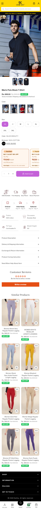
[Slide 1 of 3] (14, 81)
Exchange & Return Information (13, 251)
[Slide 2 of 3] (20, 81)
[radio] (5, 109)
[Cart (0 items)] (34, 3)
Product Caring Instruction (11, 257)
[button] (20, 144)
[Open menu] (2, 3)
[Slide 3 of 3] (26, 81)
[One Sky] (20, 3)
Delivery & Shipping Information (13, 244)
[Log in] (38, 3)
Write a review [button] (20, 284)
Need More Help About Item (12, 263)
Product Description (9, 238)
